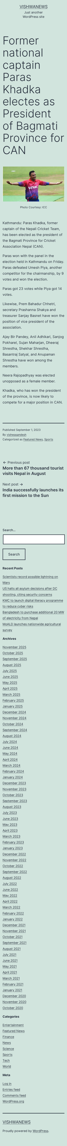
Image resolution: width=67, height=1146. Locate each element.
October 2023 (13, 795)
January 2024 (13, 777)
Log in (7, 1083)
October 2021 (13, 937)
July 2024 (10, 742)
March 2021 (11, 978)
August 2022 (12, 877)
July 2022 (10, 884)
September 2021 (14, 943)
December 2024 (14, 712)
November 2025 (14, 647)
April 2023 (10, 830)
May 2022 (10, 895)
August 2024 (12, 736)
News (7, 1042)
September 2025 (15, 659)
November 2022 (14, 860)
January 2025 (13, 706)
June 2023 (10, 818)
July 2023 (10, 812)
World (7, 1066)
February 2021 (13, 984)
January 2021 (12, 990)
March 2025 (11, 694)
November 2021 (14, 931)
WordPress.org (13, 1101)
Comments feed (14, 1095)
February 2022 (13, 913)
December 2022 (14, 854)
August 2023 (12, 807)
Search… (9, 530)
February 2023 (13, 842)
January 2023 (13, 848)
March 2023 (11, 836)
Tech (6, 1060)
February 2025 (13, 700)
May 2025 (10, 682)
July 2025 (10, 671)
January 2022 (13, 919)
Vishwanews (34, 6)
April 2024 (10, 759)
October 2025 (13, 653)
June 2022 (10, 889)
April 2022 (10, 901)
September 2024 (15, 730)
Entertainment (13, 1025)
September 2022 (15, 872)
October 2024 (13, 724)
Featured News (33, 439)
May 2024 (10, 753)
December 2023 (14, 783)
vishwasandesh (16, 434)
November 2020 (14, 1002)
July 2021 (9, 954)
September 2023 (15, 801)
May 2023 (10, 824)
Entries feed (11, 1089)
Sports (48, 439)
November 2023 (14, 789)
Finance (8, 1037)
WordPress (40, 1131)
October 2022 (13, 866)
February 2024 (13, 771)
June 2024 (10, 747)
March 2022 (11, 907)
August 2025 (12, 665)
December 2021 (14, 925)
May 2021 (10, 966)
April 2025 (10, 688)
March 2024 (11, 765)
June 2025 (10, 677)
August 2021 (12, 949)
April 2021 (10, 972)
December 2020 (14, 996)
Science (8, 1049)
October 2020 (13, 1008)
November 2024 (14, 718)
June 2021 (10, 960)
